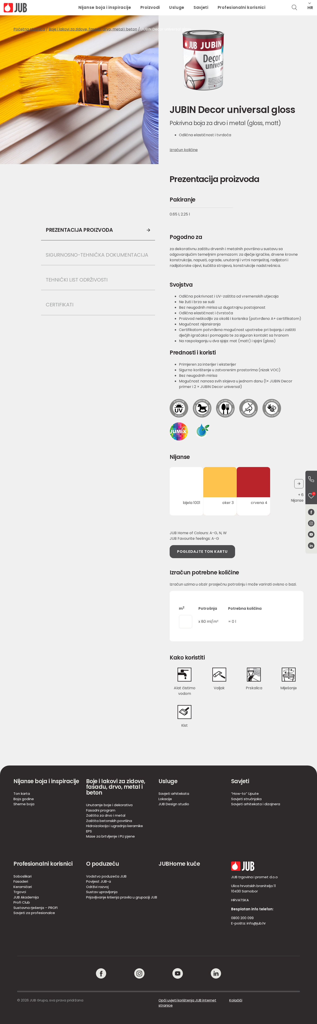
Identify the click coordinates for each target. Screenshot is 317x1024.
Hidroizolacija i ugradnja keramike (114, 825)
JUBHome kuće (179, 864)
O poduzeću (102, 864)
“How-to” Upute (245, 793)
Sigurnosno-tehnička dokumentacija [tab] (97, 254)
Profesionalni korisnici (241, 7)
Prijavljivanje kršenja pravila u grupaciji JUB (121, 897)
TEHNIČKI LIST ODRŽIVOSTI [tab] (77, 279)
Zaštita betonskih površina (109, 820)
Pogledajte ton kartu (202, 551)
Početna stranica (29, 29)
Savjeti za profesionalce (34, 912)
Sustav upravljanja (101, 891)
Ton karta (21, 793)
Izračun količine (184, 149)
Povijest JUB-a (98, 881)
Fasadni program (100, 810)
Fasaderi (20, 881)
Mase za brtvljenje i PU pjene (110, 836)
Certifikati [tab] (59, 304)
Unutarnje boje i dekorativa (109, 804)
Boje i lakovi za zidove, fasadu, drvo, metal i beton (93, 29)
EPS (89, 831)
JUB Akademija (26, 897)
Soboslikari (22, 876)
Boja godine (23, 798)
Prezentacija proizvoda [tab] (79, 230)
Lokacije (165, 798)
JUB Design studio (173, 804)
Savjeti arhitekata (173, 793)
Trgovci (19, 891)
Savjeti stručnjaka (246, 798)
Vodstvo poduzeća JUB (106, 876)
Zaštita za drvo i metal (105, 815)
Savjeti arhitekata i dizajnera (255, 804)
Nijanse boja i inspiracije (104, 7)
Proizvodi (150, 7)
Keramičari (22, 886)
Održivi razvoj (97, 886)
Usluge (176, 7)
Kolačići (235, 1000)
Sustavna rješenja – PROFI (35, 907)
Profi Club (21, 902)
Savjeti (201, 7)
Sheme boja (23, 804)
